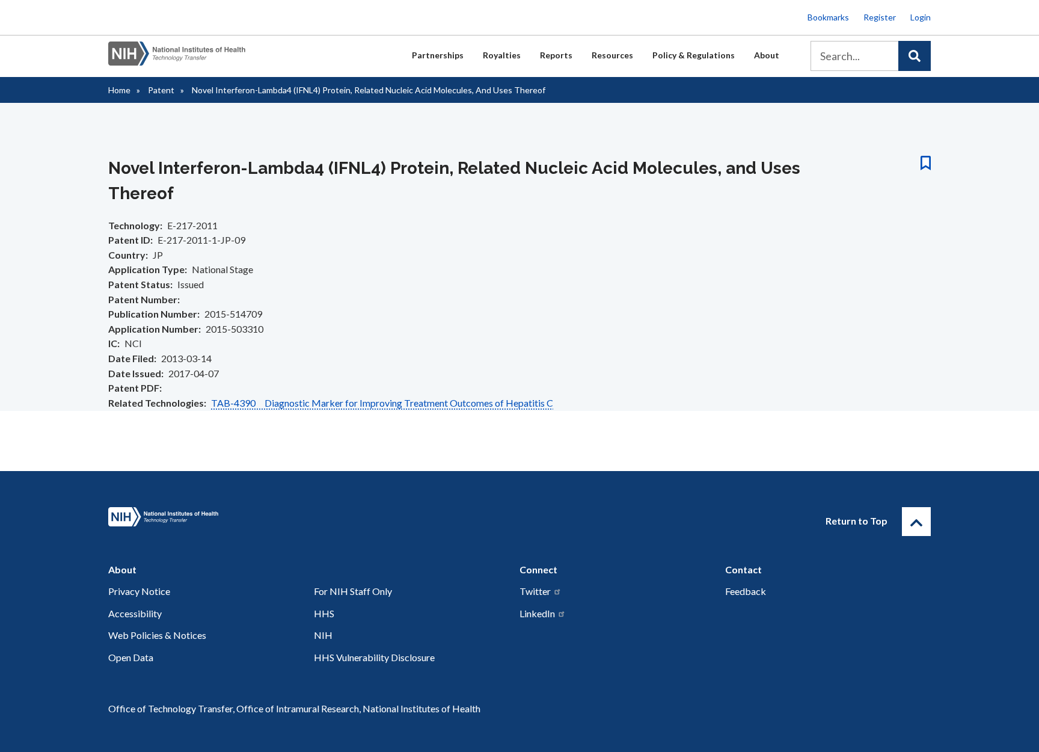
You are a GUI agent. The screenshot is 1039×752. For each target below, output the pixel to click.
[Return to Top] (916, 521)
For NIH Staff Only (353, 591)
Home (119, 90)
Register (879, 17)
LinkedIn (537, 613)
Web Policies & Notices (157, 635)
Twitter (535, 591)
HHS (324, 613)
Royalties (502, 55)
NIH (323, 635)
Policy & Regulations (693, 55)
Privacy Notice (139, 591)
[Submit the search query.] (914, 56)
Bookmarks (828, 17)
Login (920, 17)
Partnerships (438, 55)
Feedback (745, 591)
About (766, 55)
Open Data (130, 657)
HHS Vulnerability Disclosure (374, 657)
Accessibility (135, 613)
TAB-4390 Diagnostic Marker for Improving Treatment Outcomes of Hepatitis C (382, 402)
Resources (612, 55)
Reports (556, 55)
